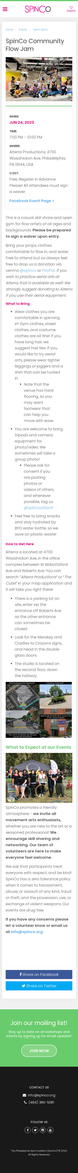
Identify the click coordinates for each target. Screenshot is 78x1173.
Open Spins (40, 29)
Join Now (39, 1050)
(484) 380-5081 (40, 1102)
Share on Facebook (40, 974)
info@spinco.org (27, 931)
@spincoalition (38, 507)
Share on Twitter (40, 986)
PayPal (48, 270)
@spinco (28, 270)
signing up (31, 1036)
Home (9, 29)
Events (23, 29)
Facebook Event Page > (31, 200)
